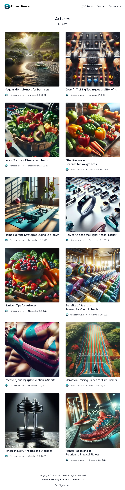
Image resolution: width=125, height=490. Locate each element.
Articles (101, 6)
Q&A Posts (87, 6)
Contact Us (115, 6)
